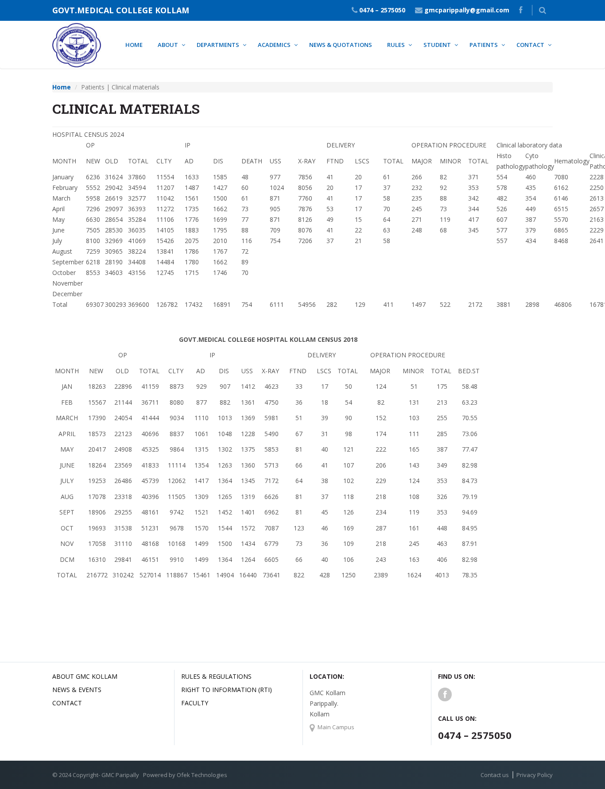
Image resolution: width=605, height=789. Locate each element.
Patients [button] (483, 45)
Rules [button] (396, 45)
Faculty (194, 703)
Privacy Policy (534, 774)
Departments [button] (218, 45)
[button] (542, 10)
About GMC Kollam (84, 676)
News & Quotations (340, 45)
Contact (67, 703)
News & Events (76, 689)
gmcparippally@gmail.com (466, 10)
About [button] (168, 45)
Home (134, 45)
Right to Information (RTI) (226, 689)
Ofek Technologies (202, 775)
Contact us (495, 774)
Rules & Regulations (216, 676)
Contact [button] (530, 45)
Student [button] (437, 45)
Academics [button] (274, 45)
